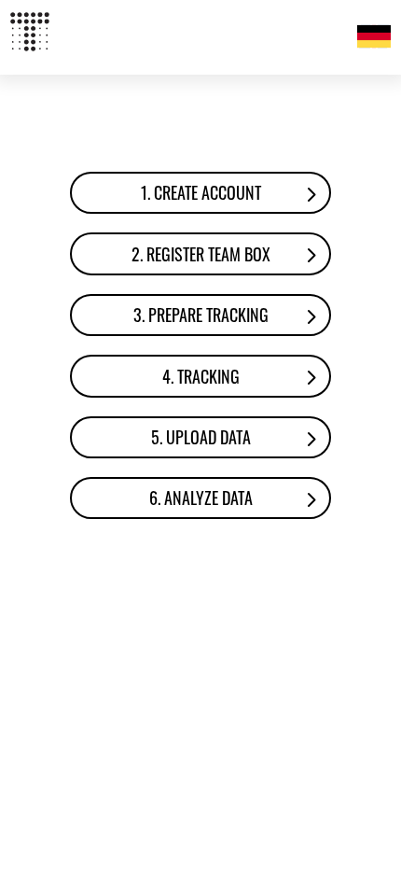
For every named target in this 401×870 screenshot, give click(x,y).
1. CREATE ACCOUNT (201, 192)
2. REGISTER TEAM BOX (200, 254)
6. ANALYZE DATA (201, 497)
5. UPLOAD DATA (201, 437)
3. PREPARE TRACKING (201, 314)
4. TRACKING (201, 376)
